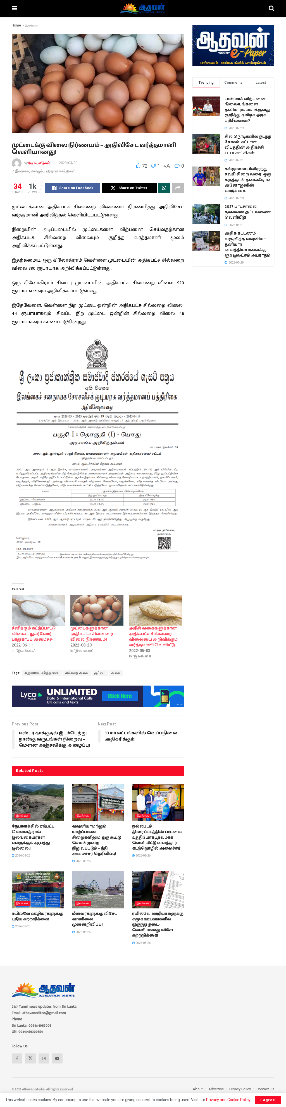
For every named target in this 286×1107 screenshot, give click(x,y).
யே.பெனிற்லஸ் (39, 163)
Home (16, 25)
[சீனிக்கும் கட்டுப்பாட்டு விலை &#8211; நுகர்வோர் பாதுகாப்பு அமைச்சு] (38, 610)
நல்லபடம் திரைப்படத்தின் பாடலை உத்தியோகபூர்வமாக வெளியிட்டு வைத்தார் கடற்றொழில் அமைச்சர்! (157, 837)
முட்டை (99, 673)
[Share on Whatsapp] (164, 188)
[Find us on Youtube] (57, 1058)
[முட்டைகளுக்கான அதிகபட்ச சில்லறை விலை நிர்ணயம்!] (96, 610)
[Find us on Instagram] (44, 1058)
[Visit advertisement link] (98, 696)
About (198, 1089)
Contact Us (265, 1089)
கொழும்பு (38, 171)
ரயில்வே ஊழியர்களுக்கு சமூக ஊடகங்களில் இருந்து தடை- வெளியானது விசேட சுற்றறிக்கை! (157, 925)
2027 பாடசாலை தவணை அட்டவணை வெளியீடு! (248, 212)
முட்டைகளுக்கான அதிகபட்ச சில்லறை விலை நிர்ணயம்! (91, 634)
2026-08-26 (22, 855)
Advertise (216, 1089)
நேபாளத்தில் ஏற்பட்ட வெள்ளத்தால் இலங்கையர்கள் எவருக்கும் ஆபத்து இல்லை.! (33, 837)
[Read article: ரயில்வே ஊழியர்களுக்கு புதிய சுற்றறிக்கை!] (38, 889)
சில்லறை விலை (76, 673)
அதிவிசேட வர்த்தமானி (42, 673)
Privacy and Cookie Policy (228, 1100)
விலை (115, 673)
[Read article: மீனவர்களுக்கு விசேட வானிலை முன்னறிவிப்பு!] (98, 889)
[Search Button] (271, 8)
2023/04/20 (68, 163)
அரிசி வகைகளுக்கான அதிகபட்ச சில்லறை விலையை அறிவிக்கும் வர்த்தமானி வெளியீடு (153, 636)
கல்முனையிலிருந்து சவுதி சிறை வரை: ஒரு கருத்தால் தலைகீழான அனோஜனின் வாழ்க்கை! (248, 180)
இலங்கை (31, 25)
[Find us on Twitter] (30, 1058)
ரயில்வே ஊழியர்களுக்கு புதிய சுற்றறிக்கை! (37, 916)
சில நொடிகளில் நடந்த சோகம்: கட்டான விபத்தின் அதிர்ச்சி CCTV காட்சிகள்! (248, 145)
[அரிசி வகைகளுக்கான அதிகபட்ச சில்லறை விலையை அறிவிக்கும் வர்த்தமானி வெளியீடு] (155, 610)
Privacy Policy (240, 1089)
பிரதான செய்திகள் (60, 171)
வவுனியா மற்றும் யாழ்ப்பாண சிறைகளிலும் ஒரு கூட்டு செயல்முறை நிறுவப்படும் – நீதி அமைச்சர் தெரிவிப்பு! (96, 840)
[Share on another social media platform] (178, 188)
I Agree (267, 1100)
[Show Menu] (14, 8)
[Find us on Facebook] (17, 1058)
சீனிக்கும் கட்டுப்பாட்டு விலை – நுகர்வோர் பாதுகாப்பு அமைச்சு (34, 634)
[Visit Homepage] (143, 8)
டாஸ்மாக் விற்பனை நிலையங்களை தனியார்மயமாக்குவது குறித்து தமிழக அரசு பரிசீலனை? (247, 110)
